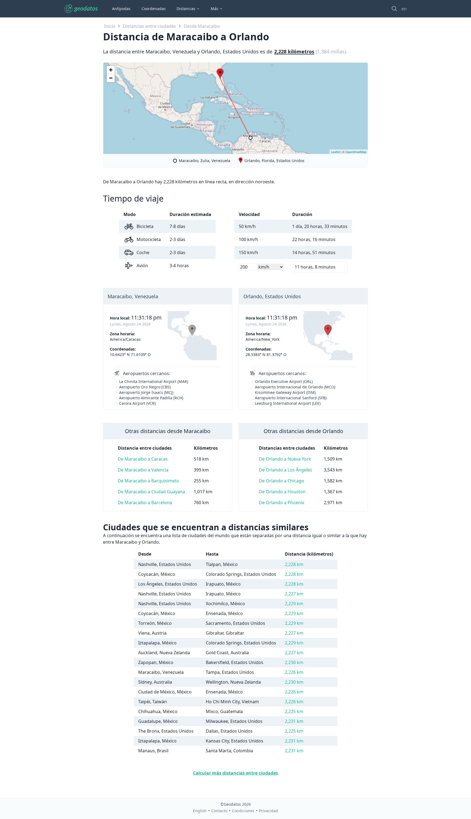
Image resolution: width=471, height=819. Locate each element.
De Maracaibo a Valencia (143, 470)
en (404, 9)
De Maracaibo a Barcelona (145, 503)
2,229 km (294, 604)
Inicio (109, 26)
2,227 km (294, 594)
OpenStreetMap (355, 152)
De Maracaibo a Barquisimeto (148, 481)
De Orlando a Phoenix (281, 503)
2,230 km (294, 662)
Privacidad (268, 810)
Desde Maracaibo (202, 26)
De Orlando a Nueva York (285, 459)
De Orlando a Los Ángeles (285, 470)
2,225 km (294, 711)
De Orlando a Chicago (281, 481)
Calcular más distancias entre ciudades (235, 773)
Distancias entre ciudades (149, 26)
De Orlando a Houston (282, 492)
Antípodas (121, 8)
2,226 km (294, 672)
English (200, 810)
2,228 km (294, 564)
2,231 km (294, 721)
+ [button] (111, 69)
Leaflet (335, 152)
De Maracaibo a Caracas (143, 459)
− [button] (111, 78)
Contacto (219, 810)
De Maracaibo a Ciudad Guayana (151, 492)
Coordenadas (153, 8)
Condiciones (243, 810)
